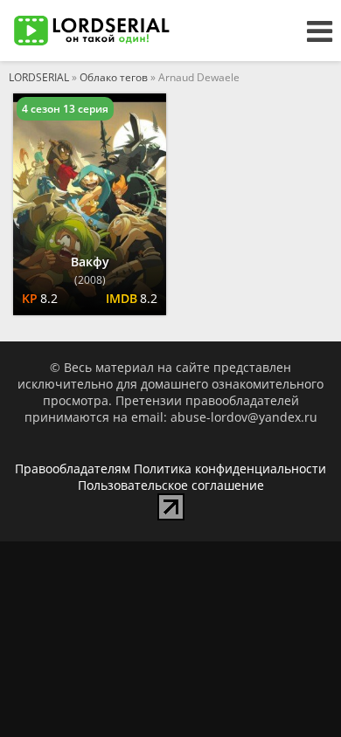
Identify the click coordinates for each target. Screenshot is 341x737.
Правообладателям (72, 468)
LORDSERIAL (39, 77)
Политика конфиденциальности (230, 468)
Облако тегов (114, 77)
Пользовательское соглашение (171, 485)
